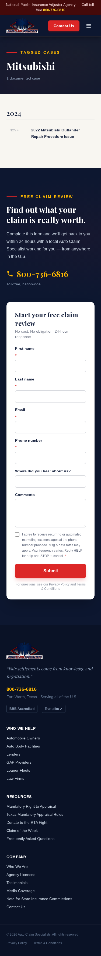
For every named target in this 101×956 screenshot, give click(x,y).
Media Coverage (20, 891)
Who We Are (17, 866)
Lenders (13, 754)
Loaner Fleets (18, 770)
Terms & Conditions (47, 943)
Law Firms (15, 778)
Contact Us (64, 26)
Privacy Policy (59, 584)
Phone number (28, 444)
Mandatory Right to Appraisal (31, 806)
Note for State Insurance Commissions (39, 899)
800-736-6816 (54, 10)
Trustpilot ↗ (53, 709)
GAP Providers (19, 762)
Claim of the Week (22, 830)
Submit (50, 571)
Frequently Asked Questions (30, 838)
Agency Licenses (20, 874)
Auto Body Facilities (23, 746)
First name (24, 352)
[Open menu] (89, 26)
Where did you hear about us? (43, 471)
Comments (25, 495)
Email (20, 413)
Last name (24, 382)
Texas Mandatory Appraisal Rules (34, 814)
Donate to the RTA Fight (26, 822)
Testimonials (16, 882)
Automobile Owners (23, 738)
